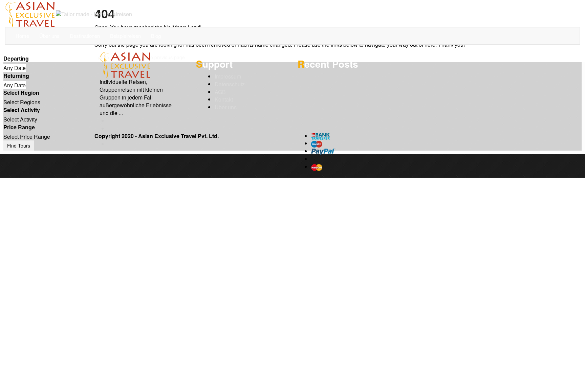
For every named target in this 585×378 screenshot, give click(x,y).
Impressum (228, 76)
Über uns (49, 35)
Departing (16, 58)
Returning (16, 76)
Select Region (21, 92)
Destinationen (85, 35)
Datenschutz (230, 84)
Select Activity (21, 110)
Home (22, 35)
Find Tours (18, 145)
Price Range (19, 127)
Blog (156, 35)
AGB (220, 92)
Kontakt (224, 99)
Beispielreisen (125, 35)
